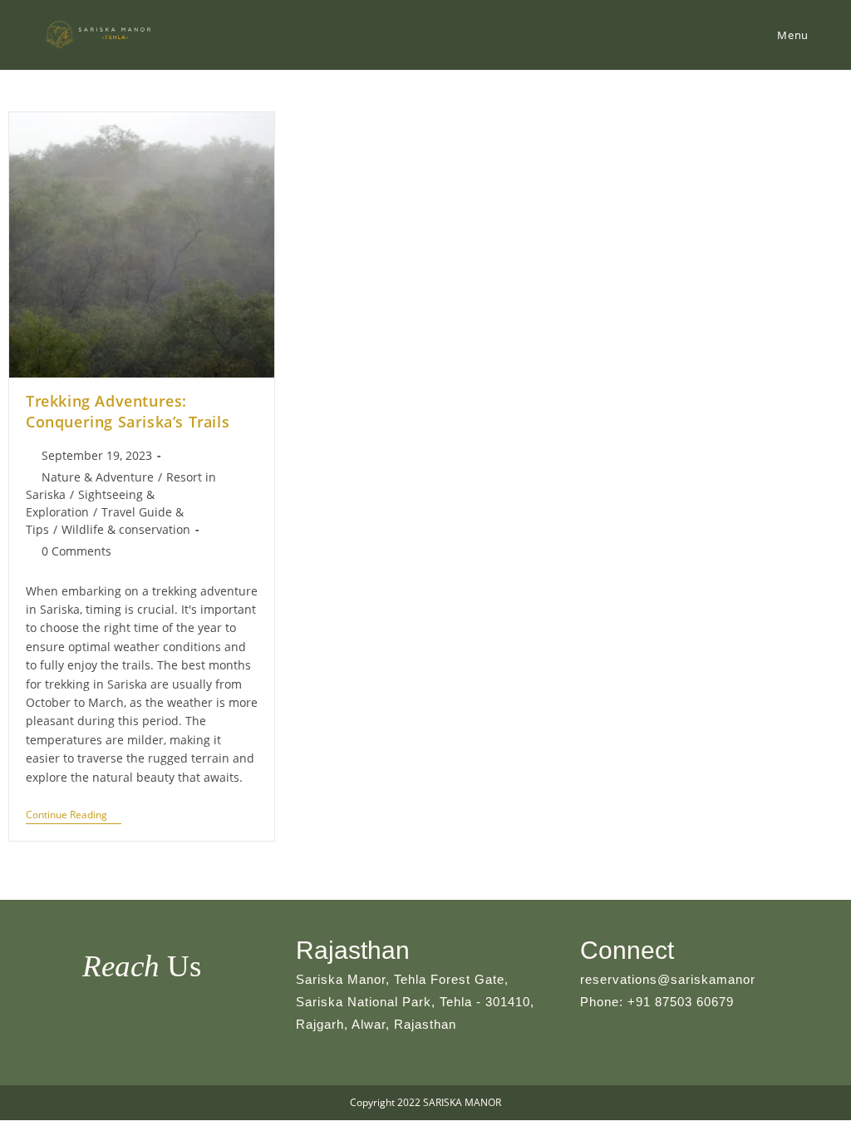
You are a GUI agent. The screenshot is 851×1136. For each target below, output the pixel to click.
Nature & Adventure (98, 477)
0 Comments (76, 551)
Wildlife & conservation (125, 529)
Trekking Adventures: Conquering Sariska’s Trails (127, 411)
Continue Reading (73, 816)
